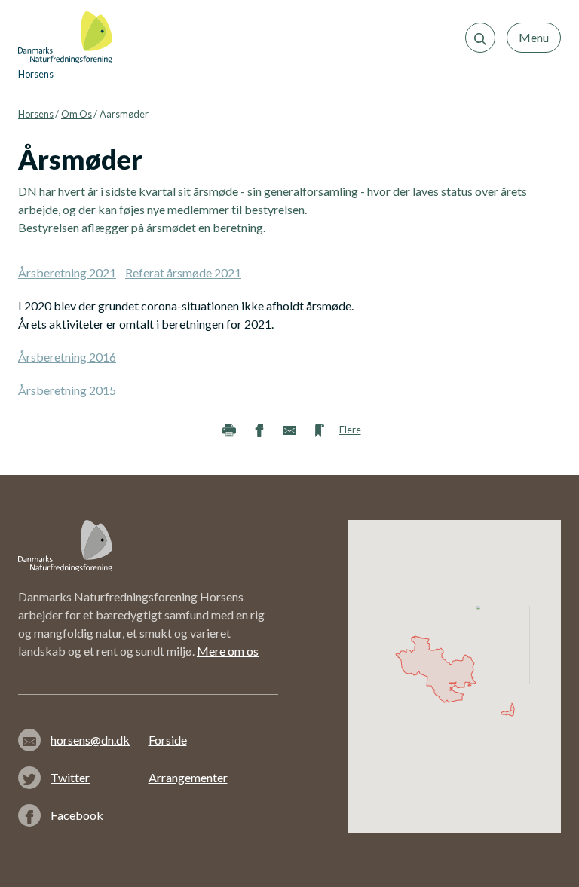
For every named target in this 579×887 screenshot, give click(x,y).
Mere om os (228, 651)
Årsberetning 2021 (67, 272)
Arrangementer (188, 777)
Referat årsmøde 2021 (183, 272)
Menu (534, 37)
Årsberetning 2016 (67, 357)
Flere (350, 430)
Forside (168, 740)
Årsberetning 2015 (67, 390)
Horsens (36, 114)
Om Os (76, 114)
